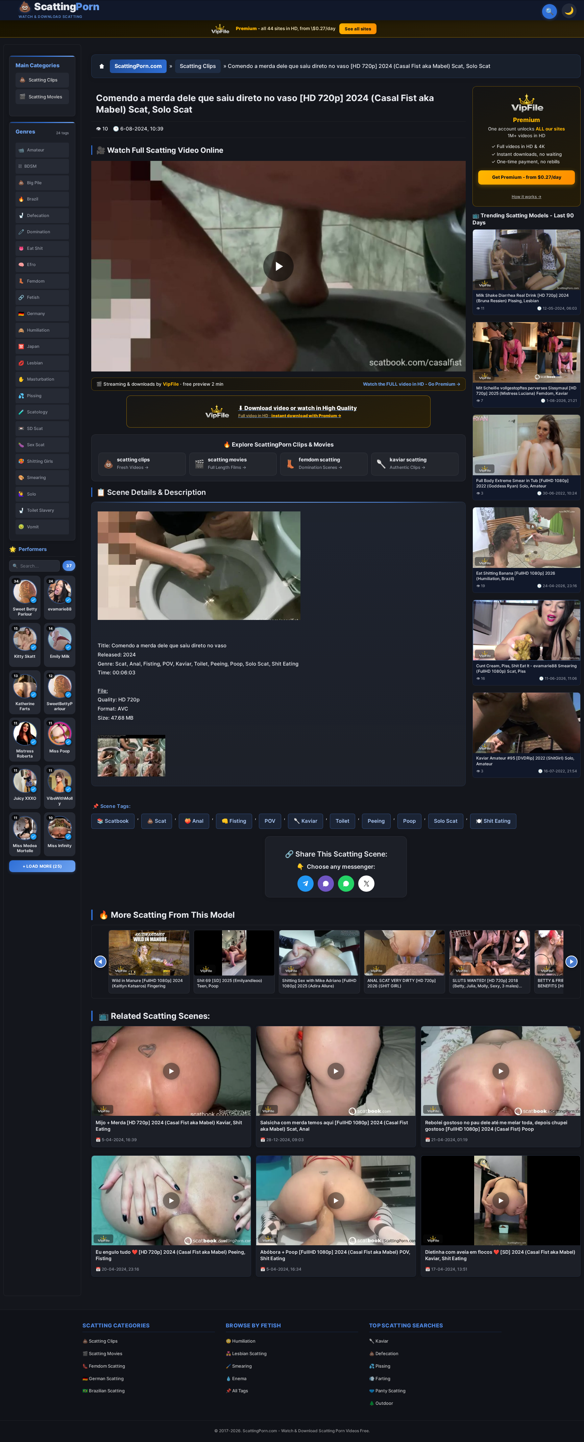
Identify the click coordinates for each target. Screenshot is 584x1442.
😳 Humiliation (241, 1341)
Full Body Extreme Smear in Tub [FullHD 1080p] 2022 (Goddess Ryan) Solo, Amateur (522, 483)
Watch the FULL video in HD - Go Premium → (412, 384)
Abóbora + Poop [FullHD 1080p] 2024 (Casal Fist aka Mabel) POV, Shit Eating (335, 1255)
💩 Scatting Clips (100, 1341)
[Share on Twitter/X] (366, 883)
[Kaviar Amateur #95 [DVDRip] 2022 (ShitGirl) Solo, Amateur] (526, 722)
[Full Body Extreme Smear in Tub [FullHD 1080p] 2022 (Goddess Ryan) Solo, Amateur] (526, 445)
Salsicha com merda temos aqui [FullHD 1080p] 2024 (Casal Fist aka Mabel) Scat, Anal (334, 1126)
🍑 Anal (194, 821)
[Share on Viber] (326, 883)
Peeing (376, 821)
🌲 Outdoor (381, 1403)
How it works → (526, 196)
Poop (409, 821)
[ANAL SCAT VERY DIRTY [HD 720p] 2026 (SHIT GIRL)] (404, 953)
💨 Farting (379, 1378)
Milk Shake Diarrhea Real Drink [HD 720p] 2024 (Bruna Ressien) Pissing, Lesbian (522, 298)
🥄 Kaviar (305, 821)
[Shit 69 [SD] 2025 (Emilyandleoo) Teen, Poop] (234, 953)
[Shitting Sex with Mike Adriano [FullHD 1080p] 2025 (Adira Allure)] (319, 953)
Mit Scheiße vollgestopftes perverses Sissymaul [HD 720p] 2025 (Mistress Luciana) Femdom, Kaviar (526, 390)
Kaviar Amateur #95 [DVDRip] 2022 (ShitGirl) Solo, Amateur (525, 760)
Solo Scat (446, 821)
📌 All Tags (237, 1390)
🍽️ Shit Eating (493, 821)
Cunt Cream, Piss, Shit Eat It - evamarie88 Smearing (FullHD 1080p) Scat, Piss (526, 668)
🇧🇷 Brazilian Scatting (103, 1390)
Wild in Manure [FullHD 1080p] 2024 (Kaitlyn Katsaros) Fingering (147, 983)
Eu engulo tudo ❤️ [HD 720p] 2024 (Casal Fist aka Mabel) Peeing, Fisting (170, 1255)
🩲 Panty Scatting (387, 1390)
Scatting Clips (198, 66)
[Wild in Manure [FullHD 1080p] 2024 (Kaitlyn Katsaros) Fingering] (149, 953)
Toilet (342, 821)
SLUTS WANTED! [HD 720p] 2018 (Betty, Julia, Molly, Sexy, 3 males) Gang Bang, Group (486, 986)
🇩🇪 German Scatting (103, 1378)
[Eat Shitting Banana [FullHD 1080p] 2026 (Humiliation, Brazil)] (526, 537)
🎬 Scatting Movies (102, 1353)
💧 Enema (236, 1378)
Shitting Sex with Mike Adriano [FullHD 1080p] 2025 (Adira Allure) (319, 983)
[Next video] (571, 962)
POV (270, 821)
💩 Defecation (383, 1353)
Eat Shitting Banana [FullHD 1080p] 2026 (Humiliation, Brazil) (515, 575)
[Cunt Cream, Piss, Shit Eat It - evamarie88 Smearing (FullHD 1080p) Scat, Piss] (526, 630)
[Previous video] (100, 962)
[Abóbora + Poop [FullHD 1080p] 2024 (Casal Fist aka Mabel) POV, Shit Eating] (335, 1200)
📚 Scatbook (113, 821)
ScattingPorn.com (138, 66)
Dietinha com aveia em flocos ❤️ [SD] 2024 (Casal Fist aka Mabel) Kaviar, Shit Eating (500, 1255)
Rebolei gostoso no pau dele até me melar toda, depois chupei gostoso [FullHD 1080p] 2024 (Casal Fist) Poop (496, 1126)
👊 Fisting (234, 821)
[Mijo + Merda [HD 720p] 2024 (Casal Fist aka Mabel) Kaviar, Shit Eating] (171, 1071)
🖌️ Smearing (239, 1366)
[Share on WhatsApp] (346, 883)
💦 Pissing (379, 1366)
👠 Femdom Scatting (103, 1366)
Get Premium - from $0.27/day (526, 177)
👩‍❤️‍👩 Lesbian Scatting (246, 1353)
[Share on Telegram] (305, 883)
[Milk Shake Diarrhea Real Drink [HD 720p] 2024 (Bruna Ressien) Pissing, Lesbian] (526, 260)
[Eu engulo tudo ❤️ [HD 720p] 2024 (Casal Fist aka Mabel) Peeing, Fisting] (171, 1200)
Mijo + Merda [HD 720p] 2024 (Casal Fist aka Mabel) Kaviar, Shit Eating (169, 1126)
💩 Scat (156, 821)
